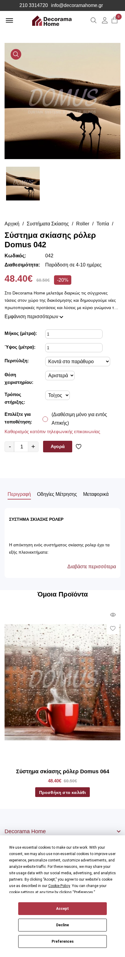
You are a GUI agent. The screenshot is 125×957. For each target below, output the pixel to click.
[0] (114, 20)
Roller (82, 223)
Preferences (63, 941)
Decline (62, 925)
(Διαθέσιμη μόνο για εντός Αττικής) (79, 419)
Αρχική (12, 223)
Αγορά (58, 446)
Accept (62, 909)
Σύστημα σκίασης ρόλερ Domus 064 (62, 771)
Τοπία (102, 223)
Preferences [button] (83, 892)
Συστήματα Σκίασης (48, 223)
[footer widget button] (62, 831)
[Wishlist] (79, 446)
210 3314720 (33, 5)
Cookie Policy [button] (59, 886)
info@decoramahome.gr (77, 5)
